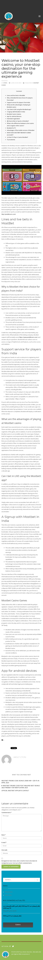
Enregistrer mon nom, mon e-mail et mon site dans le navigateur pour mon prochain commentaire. (19, 862)
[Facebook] (3, 2)
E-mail (4, 842)
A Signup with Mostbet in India (16, 112)
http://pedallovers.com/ (9, 214)
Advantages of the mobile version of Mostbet (20, 130)
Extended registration (13, 119)
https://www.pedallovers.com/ (28, 337)
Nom (4, 835)
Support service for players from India (18, 102)
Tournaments (11, 140)
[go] (37, 880)
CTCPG (5, 83)
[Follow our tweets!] (13, 946)
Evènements (9, 892)
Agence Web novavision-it (22, 954)
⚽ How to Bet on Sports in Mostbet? (18, 121)
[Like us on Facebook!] (10, 946)
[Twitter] (6, 2)
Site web (4, 850)
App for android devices (14, 116)
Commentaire (7, 812)
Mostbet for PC (11, 128)
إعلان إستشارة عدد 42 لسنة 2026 (12, 916)
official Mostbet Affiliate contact (15, 790)
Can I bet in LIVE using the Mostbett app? (19, 109)
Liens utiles (8, 895)
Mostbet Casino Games (14, 114)
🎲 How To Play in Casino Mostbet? (17, 137)
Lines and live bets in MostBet (16, 95)
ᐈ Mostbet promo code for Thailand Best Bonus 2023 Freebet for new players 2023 (21, 787)
